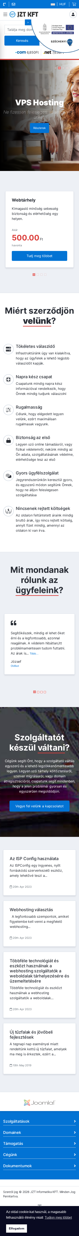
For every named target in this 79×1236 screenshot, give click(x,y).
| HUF (61, 4)
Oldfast (15, 665)
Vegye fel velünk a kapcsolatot (39, 806)
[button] (5, 14)
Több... (34, 653)
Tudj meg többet (40, 256)
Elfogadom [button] (16, 1228)
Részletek (39, 136)
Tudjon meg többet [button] (58, 1217)
